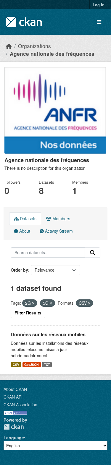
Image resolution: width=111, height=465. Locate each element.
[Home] (9, 46)
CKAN (14, 427)
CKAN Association (20, 404)
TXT (47, 364)
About (24, 231)
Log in (98, 4)
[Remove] (33, 303)
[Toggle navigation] (99, 22)
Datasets (27, 218)
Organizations (34, 46)
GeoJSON (31, 364)
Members (60, 218)
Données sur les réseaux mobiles (48, 334)
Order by (19, 270)
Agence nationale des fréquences (52, 53)
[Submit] (92, 252)
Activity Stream (58, 231)
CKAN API (13, 397)
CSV (16, 364)
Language (14, 437)
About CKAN (15, 389)
